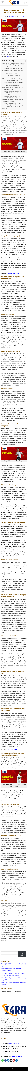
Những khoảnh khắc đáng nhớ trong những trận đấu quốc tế (14, 97)
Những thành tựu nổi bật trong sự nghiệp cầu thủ (13, 71)
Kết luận (5, 108)
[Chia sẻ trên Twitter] (8, 1060)
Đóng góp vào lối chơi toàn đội (13, 85)
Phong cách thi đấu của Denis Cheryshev (13, 79)
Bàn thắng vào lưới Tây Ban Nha (13, 103)
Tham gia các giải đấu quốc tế (13, 106)
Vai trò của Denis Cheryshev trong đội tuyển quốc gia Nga (13, 88)
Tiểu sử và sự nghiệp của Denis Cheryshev (14, 63)
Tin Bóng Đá (14, 8)
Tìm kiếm (3, 950)
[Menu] (2, 2)
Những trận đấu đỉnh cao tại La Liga (14, 105)
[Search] (26, 2)
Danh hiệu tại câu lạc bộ (11, 73)
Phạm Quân (21, 16)
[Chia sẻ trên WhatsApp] (2, 1060)
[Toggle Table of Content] (23, 61)
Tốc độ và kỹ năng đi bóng (12, 80)
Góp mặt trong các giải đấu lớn (13, 91)
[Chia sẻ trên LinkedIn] (16, 1060)
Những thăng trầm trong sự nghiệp (14, 68)
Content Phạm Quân (16, 1056)
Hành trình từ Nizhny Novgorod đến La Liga (15, 65)
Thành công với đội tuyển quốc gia (14, 75)
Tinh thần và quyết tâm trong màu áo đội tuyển (15, 93)
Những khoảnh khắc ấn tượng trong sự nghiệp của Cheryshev (13, 100)
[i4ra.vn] (14, 2)
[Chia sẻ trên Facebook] (5, 1060)
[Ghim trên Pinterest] (14, 1060)
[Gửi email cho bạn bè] (11, 1060)
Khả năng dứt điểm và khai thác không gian (15, 83)
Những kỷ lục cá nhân (11, 77)
